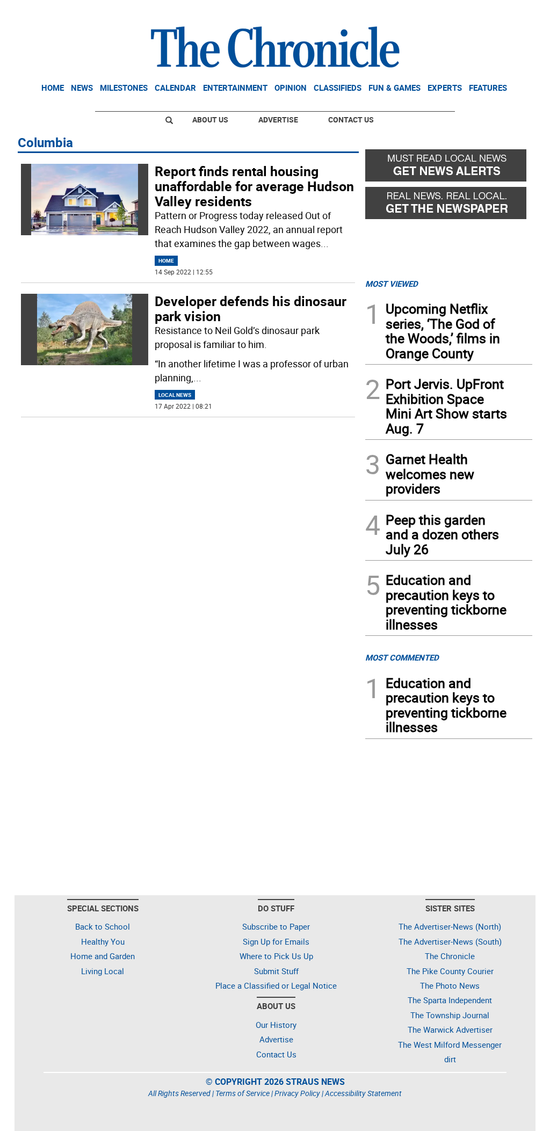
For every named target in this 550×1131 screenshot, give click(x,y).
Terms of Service (242, 1093)
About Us (210, 119)
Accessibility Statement (363, 1093)
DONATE (506, 12)
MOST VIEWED (391, 283)
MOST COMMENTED (402, 657)
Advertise (278, 119)
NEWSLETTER (445, 12)
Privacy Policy (297, 1093)
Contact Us (351, 119)
